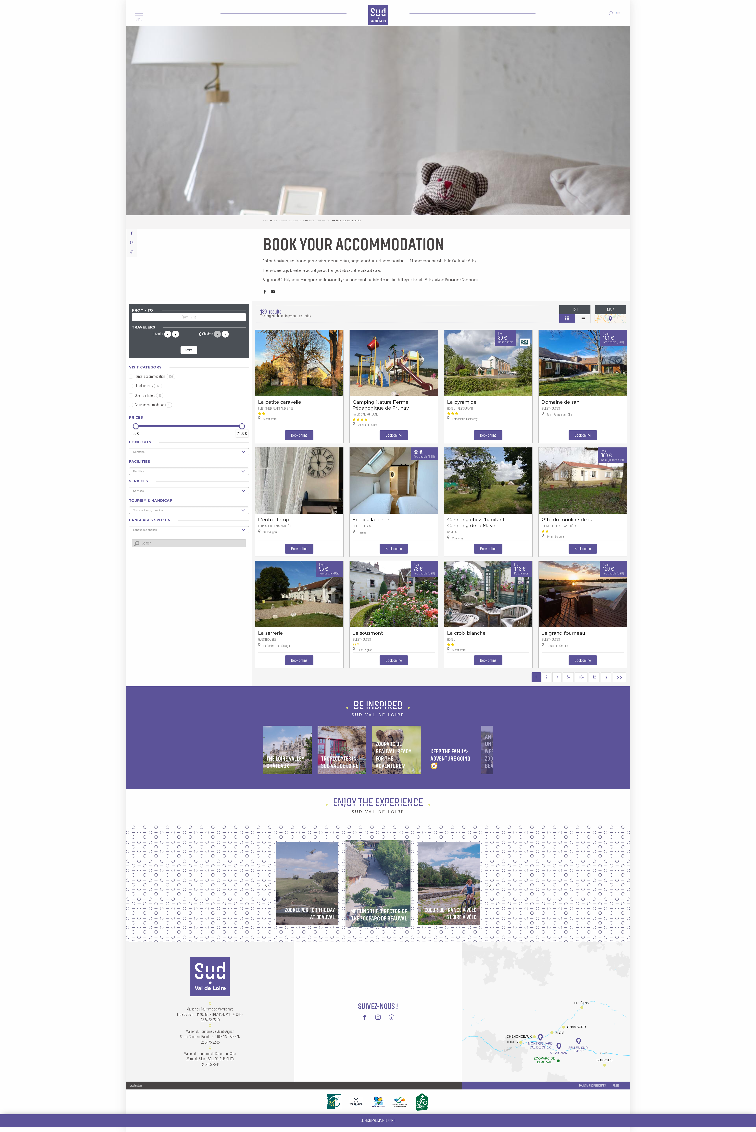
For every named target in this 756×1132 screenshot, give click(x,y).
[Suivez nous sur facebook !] (131, 231)
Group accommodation (152, 405)
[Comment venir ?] (546, 1011)
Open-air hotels (148, 395)
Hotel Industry (147, 386)
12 (594, 677)
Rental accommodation (154, 376)
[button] (610, 10)
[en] (618, 10)
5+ (568, 677)
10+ (581, 677)
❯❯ (619, 677)
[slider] (136, 426)
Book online (299, 435)
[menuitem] (378, 13)
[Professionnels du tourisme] (131, 249)
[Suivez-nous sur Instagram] (131, 240)
